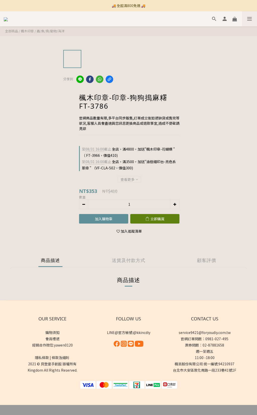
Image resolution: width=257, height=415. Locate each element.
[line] (80, 79)
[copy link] (109, 79)
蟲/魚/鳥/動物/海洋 (51, 31)
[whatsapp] (99, 79)
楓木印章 (27, 31)
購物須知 (52, 332)
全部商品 (11, 31)
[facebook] (90, 79)
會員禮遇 (52, 338)
